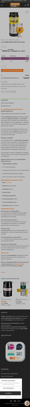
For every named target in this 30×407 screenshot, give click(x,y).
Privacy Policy (8, 396)
